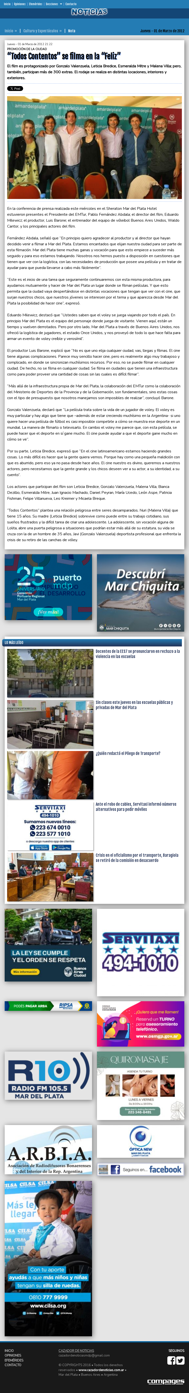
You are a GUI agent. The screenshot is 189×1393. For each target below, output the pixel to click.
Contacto (71, 4)
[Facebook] (171, 1363)
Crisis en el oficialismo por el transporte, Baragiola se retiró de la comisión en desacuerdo (137, 858)
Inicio (7, 4)
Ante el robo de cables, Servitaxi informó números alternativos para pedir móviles (136, 807)
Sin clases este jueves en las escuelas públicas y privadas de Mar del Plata (134, 705)
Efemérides (35, 4)
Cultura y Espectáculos (40, 31)
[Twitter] (180, 1363)
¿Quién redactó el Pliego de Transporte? (128, 753)
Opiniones (20, 4)
